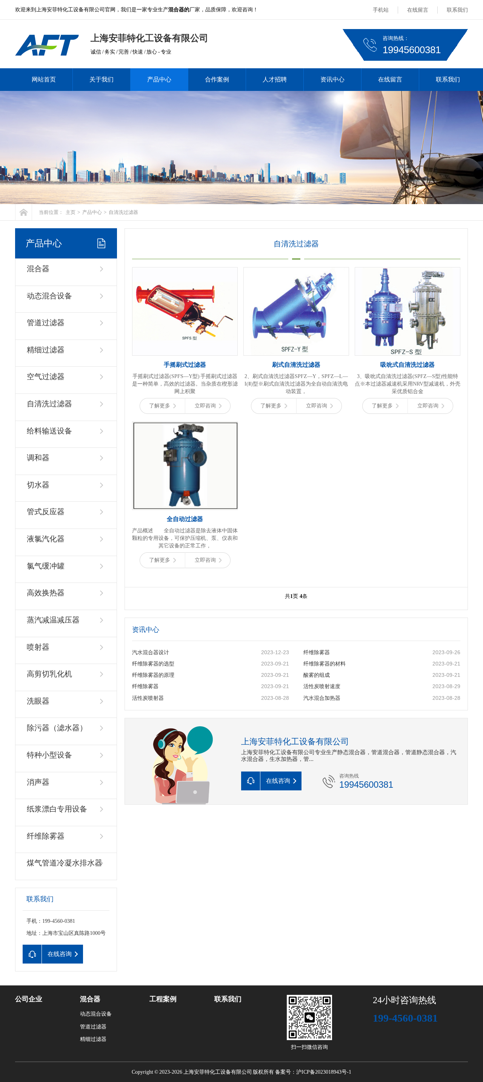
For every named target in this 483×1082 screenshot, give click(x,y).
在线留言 (417, 10)
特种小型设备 (49, 755)
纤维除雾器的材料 (324, 664)
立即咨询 (205, 406)
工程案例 (163, 999)
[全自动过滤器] (185, 465)
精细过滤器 (46, 350)
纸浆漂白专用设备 (57, 809)
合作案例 (217, 79)
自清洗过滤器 (123, 212)
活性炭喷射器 (148, 698)
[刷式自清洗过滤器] (296, 311)
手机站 (381, 10)
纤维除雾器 (46, 836)
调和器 (38, 457)
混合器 (38, 268)
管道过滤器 (46, 322)
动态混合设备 (49, 296)
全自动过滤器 (185, 519)
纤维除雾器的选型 (153, 664)
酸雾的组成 (316, 675)
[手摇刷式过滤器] (185, 311)
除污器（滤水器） (57, 728)
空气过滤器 (46, 376)
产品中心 (159, 79)
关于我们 (101, 79)
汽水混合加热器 (321, 698)
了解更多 (159, 406)
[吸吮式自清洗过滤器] (407, 311)
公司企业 (28, 999)
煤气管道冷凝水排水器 (64, 863)
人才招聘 (275, 79)
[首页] (23, 212)
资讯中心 (332, 79)
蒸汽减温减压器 (53, 620)
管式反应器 (46, 511)
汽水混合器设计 (150, 652)
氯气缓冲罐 (46, 566)
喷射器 (38, 647)
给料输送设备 (49, 431)
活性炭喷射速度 (321, 686)
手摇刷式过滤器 (185, 364)
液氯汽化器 (46, 539)
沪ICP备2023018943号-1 (323, 1072)
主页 (70, 212)
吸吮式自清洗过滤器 (407, 364)
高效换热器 (46, 593)
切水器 (38, 485)
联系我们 (457, 10)
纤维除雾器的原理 (153, 675)
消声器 (38, 782)
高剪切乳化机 (49, 674)
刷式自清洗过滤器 (296, 364)
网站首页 (44, 79)
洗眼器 (38, 701)
